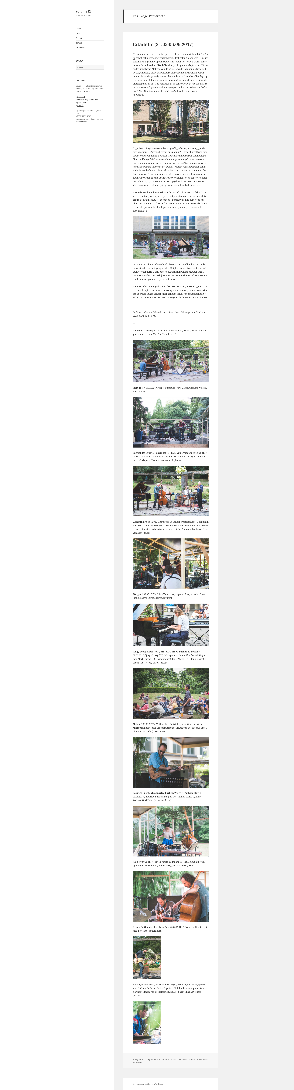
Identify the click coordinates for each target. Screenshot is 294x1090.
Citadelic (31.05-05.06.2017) (163, 44)
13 (141, 203)
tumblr (80, 105)
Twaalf (79, 43)
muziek (157, 1059)
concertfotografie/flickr (87, 99)
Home (78, 28)
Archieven (80, 47)
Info (77, 33)
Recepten (80, 38)
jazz (151, 1059)
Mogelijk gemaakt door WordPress (148, 1084)
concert (192, 1059)
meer (86, 91)
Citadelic (157, 312)
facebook (81, 97)
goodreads (82, 102)
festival (199, 1059)
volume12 (83, 11)
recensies (172, 1059)
